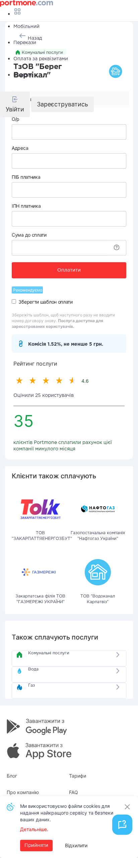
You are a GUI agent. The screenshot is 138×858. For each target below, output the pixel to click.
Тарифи (77, 776)
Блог (12, 776)
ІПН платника (26, 206)
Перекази (24, 43)
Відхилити (76, 845)
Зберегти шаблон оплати (45, 302)
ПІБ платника (26, 177)
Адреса (20, 148)
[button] (15, 104)
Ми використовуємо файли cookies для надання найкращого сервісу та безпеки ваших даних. (66, 812)
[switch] (14, 301)
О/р (15, 119)
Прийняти (36, 846)
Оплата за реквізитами (40, 59)
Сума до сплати (29, 235)
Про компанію (23, 792)
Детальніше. (34, 829)
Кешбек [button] (22, 75)
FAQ (73, 792)
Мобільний (26, 27)
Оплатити (69, 270)
